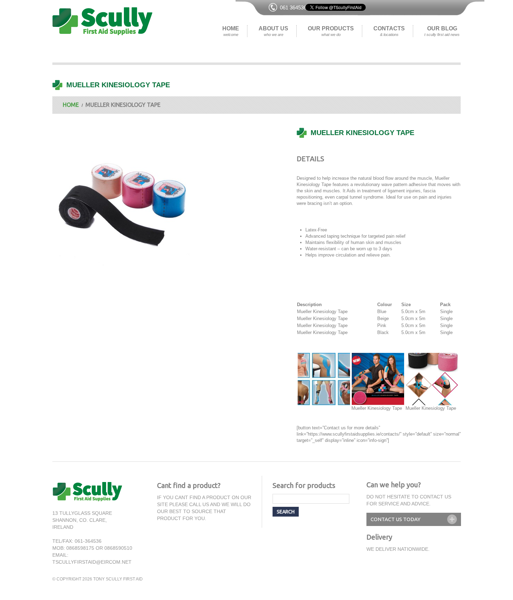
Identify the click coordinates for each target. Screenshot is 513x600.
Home (230, 31)
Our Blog (442, 31)
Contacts (389, 31)
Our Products (331, 31)
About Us (273, 31)
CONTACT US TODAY (396, 519)
